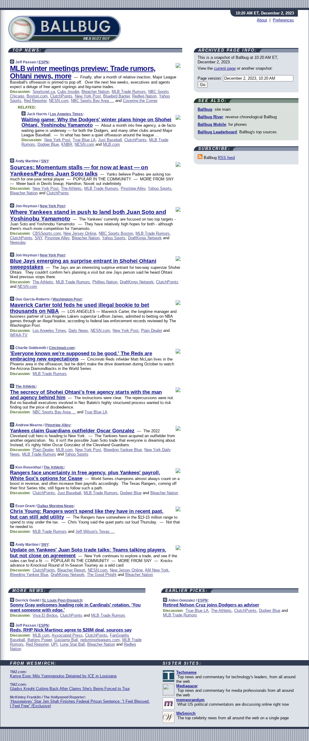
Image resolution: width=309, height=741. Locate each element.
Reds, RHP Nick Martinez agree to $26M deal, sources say (71, 629)
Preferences (283, 20)
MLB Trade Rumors (129, 91)
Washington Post (67, 299)
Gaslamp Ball (66, 640)
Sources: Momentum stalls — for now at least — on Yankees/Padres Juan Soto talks (79, 170)
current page (225, 68)
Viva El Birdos (45, 615)
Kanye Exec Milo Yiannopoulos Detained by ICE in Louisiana (63, 676)
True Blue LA (84, 140)
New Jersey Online (79, 233)
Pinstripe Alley (133, 188)
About (262, 20)
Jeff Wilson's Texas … (95, 531)
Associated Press (67, 635)
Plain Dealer (151, 330)
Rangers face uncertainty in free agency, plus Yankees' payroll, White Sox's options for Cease (85, 475)
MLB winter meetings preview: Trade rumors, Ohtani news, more (82, 72)
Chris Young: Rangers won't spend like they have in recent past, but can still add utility (87, 514)
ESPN (44, 62)
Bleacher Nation (95, 91)
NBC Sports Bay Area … (92, 100)
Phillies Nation (104, 282)
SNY (44, 161)
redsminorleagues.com (100, 640)
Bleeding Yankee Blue (123, 449)
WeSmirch (186, 713)
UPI (54, 644)
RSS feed (226, 157)
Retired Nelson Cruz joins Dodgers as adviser (211, 604)
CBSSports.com (47, 233)
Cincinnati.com (62, 348)
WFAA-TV (18, 335)
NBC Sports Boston (116, 233)
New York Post (88, 96)
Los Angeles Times (66, 114)
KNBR (66, 144)
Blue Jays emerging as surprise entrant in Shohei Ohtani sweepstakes (83, 264)
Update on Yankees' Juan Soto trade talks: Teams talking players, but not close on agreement (88, 552)
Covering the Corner (140, 100)
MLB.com (111, 144)
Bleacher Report (71, 570)
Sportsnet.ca (44, 91)
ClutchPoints (61, 96)
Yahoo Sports (159, 188)
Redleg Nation (144, 96)
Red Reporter (35, 100)
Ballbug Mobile (212, 124)
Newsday (18, 242)
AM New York (157, 570)
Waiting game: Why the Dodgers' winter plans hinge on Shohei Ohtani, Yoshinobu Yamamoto (96, 122)
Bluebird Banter (116, 96)
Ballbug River (210, 117)
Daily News (78, 330)
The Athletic (71, 188)
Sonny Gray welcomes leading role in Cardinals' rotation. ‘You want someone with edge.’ (75, 607)
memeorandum (190, 700)
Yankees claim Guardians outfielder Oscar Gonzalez (72, 431)
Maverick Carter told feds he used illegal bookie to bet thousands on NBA (79, 308)
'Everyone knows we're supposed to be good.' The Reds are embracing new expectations (81, 356)
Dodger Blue (48, 144)
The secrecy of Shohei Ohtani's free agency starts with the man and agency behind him (86, 394)
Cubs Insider (68, 91)
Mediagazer (187, 686)
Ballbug (205, 109)
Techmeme (186, 672)
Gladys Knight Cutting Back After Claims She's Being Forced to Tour (70, 688)
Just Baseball (110, 140)
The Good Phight (101, 574)
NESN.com (58, 100)
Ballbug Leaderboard (217, 132)
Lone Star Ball (72, 644)
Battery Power (39, 640)
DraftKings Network (145, 238)
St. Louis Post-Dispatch (62, 600)
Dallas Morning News (55, 506)
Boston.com (37, 96)
